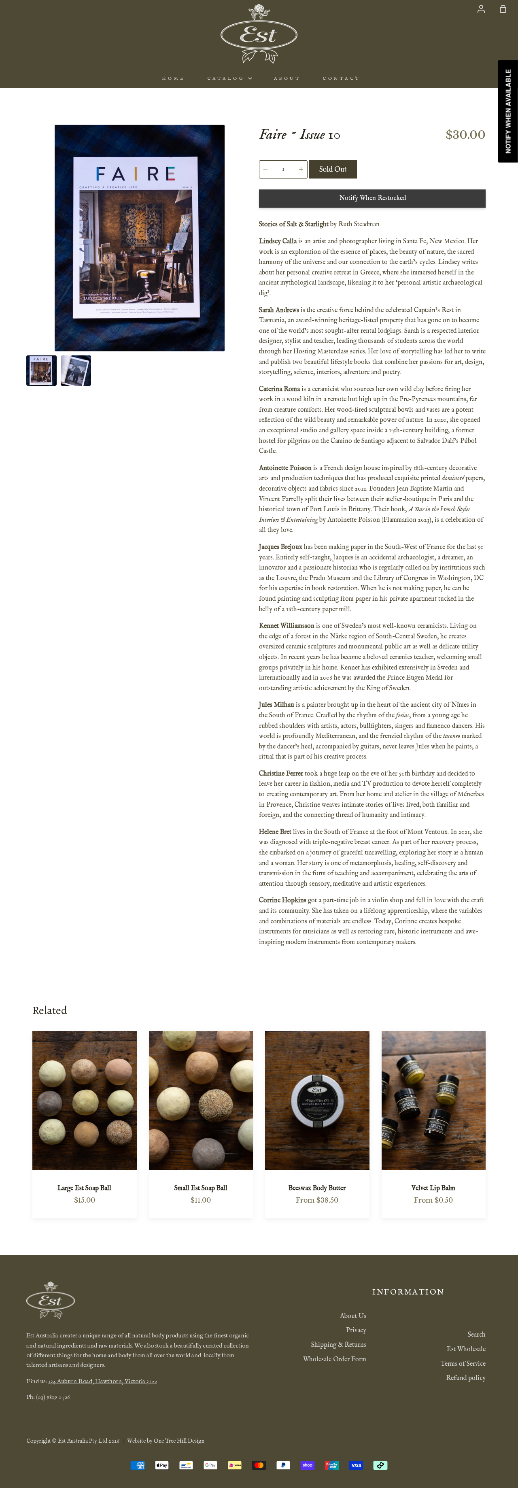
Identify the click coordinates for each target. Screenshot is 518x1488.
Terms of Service (463, 1364)
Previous (28, 301)
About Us (353, 1316)
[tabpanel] (139, 238)
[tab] (41, 370)
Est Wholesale (466, 1350)
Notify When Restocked (372, 198)
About (287, 78)
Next (250, 301)
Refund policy (466, 1378)
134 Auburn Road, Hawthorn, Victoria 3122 (102, 1381)
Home (173, 78)
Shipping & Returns (338, 1345)
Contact (342, 78)
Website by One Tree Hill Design (165, 1441)
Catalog (227, 78)
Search (477, 1335)
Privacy (356, 1330)
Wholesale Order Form (334, 1360)
